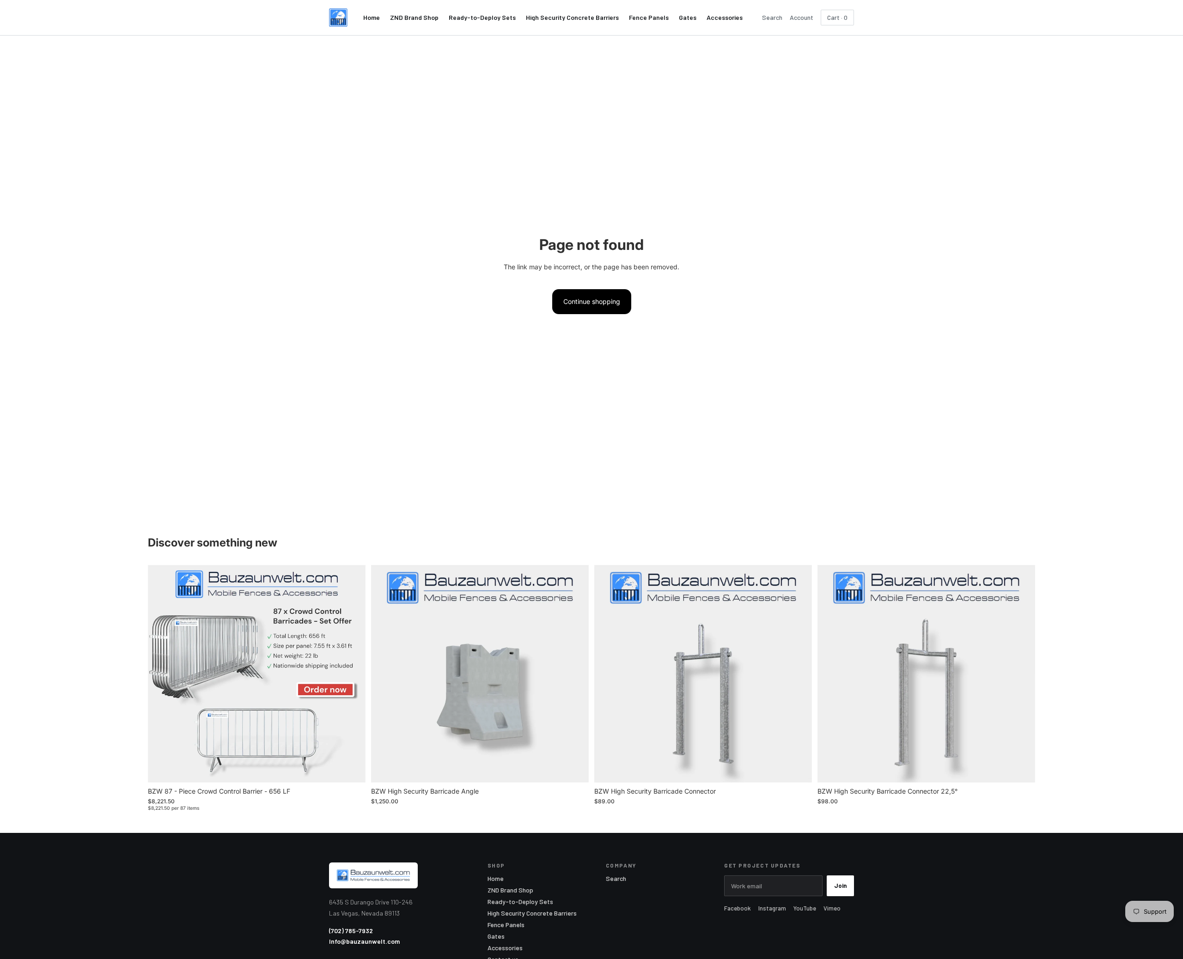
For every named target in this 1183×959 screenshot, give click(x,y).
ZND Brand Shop (414, 17)
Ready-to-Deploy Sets (482, 17)
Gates (687, 17)
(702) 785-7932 (351, 931)
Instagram (772, 908)
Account (801, 17)
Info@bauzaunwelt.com (364, 941)
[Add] (351, 768)
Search (772, 17)
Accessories (725, 17)
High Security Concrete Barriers (572, 17)
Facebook (737, 908)
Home (371, 17)
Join (840, 885)
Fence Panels (649, 17)
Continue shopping (591, 301)
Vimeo (832, 908)
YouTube (804, 908)
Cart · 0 (837, 17)
